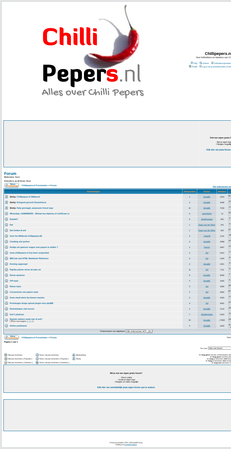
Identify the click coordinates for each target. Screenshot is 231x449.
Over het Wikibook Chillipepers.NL (26, 236)
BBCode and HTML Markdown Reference (29, 258)
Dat (11, 225)
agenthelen (207, 213)
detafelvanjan (207, 219)
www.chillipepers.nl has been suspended (29, 253)
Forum (10, 173)
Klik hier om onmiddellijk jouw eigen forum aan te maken (126, 387)
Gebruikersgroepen (222, 63)
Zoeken (205, 63)
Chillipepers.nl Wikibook (28, 197)
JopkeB (207, 236)
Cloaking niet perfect (20, 241)
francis (207, 247)
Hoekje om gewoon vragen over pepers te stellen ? (34, 247)
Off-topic (14, 281)
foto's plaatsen (17, 314)
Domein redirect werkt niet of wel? (26, 319)
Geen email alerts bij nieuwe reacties (27, 298)
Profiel (194, 67)
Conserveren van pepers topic (24, 292)
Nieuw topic (15, 286)
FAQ (195, 63)
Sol (207, 253)
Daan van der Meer (206, 225)
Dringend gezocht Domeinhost (31, 202)
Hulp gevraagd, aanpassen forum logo (35, 208)
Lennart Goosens (131, 445)
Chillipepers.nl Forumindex (34, 185)
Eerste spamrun (17, 275)
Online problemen (18, 326)
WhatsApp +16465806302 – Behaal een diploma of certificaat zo (39, 213)
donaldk (206, 197)
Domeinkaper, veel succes (22, 309)
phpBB (120, 443)
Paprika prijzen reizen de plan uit (25, 269)
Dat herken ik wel (18, 230)
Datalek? (14, 219)
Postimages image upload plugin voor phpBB (31, 303)
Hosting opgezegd (18, 264)
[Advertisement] (73, 138)
